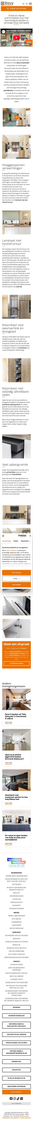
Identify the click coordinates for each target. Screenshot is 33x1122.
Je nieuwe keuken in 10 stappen (16, 942)
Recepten (16, 1070)
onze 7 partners (12, 550)
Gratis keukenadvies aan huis (16, 973)
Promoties (16, 1062)
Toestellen (16, 899)
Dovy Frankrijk (16, 1103)
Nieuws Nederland (16, 928)
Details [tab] (16, 541)
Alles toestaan (16, 572)
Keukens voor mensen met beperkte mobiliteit (16, 889)
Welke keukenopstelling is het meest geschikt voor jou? (16, 880)
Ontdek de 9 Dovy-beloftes (16, 948)
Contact (16, 961)
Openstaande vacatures (16, 1043)
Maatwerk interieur (16, 1086)
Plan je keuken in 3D (16, 1078)
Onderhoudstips (16, 902)
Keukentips (16, 905)
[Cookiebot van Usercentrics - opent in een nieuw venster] (19, 536)
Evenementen (16, 922)
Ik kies (15, 578)
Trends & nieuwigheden (16, 916)
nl (24, 4)
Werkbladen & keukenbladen (16, 876)
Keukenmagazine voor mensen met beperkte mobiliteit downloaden (16, 993)
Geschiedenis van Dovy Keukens (16, 935)
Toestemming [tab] (6, 541)
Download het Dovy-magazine (16, 982)
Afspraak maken (16, 663)
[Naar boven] (27, 1117)
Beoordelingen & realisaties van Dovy (16, 1025)
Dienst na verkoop (16, 976)
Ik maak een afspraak (17, 8)
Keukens (16, 1007)
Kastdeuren (16, 884)
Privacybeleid (15, 1118)
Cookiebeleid (6, 1118)
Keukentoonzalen (16, 1016)
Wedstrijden (16, 925)
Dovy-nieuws (16, 919)
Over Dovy (16, 932)
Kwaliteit (16, 893)
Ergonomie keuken (16, 896)
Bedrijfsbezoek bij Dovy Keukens (17, 957)
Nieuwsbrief (17, 1092)
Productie (16, 945)
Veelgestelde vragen (16, 1034)
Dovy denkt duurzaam (16, 954)
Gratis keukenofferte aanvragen (16, 969)
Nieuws (16, 913)
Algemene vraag (16, 979)
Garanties (16, 939)
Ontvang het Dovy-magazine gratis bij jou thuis (16, 987)
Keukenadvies (16, 873)
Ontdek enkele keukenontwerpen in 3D (16, 1052)
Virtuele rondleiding (16, 951)
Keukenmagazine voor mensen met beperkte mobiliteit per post (16, 1000)
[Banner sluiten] (30, 535)
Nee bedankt (17, 584)
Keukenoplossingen (16, 909)
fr (27, 4)
